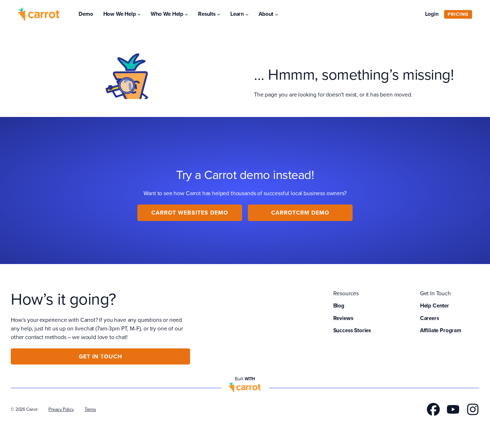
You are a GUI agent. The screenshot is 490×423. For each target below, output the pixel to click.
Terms (90, 409)
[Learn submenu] (247, 14)
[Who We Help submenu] (186, 14)
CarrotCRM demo (300, 212)
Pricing (458, 14)
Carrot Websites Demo (189, 212)
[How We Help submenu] (139, 14)
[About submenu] (276, 14)
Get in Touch (100, 356)
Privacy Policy (61, 409)
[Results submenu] (218, 14)
